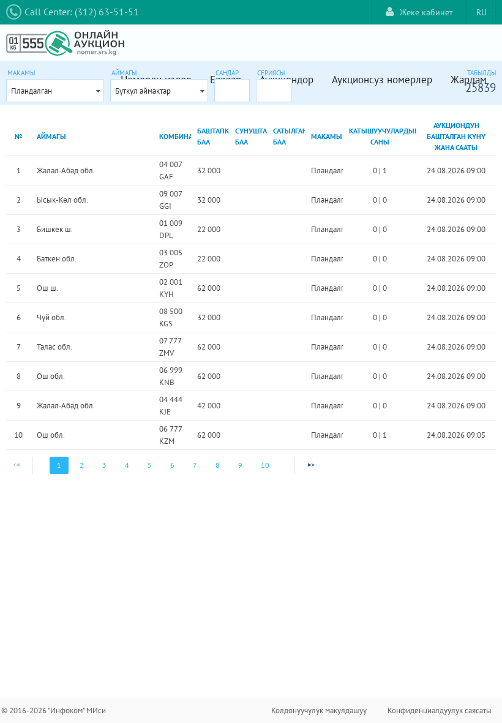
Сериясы (271, 73)
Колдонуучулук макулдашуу (319, 710)
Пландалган (31, 91)
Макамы (21, 73)
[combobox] (55, 90)
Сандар (227, 73)
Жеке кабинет (426, 12)
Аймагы (124, 73)
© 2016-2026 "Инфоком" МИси (53, 710)
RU (481, 12)
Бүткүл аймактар (143, 91)
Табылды (481, 73)
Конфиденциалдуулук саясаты (440, 710)
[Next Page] (311, 465)
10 (265, 465)
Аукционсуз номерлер (382, 79)
